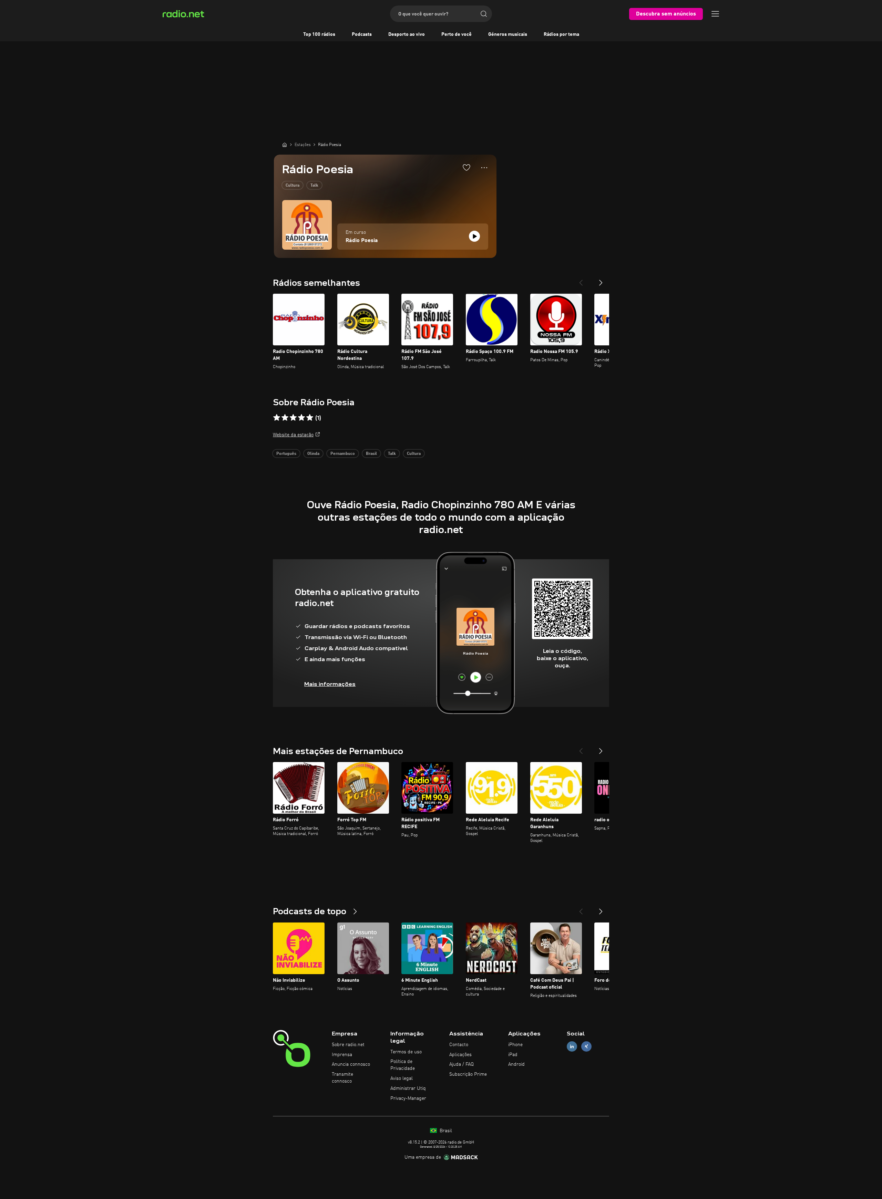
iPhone (515, 1044)
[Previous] (581, 280)
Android (516, 1064)
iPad (512, 1054)
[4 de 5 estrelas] (301, 418)
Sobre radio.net (348, 1044)
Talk (314, 186)
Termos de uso (406, 1052)
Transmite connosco (342, 1078)
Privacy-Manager (408, 1098)
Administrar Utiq (408, 1088)
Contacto (458, 1044)
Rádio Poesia (362, 240)
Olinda (313, 454)
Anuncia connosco (351, 1064)
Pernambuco (342, 454)
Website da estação (293, 434)
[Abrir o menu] (715, 14)
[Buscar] (484, 14)
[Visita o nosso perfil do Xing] (586, 1046)
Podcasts (362, 34)
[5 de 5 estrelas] (310, 418)
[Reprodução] (474, 236)
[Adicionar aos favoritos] (466, 167)
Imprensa (342, 1054)
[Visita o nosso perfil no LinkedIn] (572, 1046)
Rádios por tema (561, 34)
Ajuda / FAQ (461, 1064)
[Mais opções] (484, 168)
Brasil (371, 454)
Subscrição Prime (468, 1074)
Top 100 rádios (319, 34)
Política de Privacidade (402, 1065)
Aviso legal (401, 1078)
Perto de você (456, 34)
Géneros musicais (507, 34)
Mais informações (330, 684)
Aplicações (460, 1054)
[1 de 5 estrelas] (277, 418)
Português (286, 454)
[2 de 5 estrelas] (285, 418)
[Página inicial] (284, 144)
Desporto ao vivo (406, 34)
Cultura (292, 186)
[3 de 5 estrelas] (293, 418)
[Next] (601, 280)
